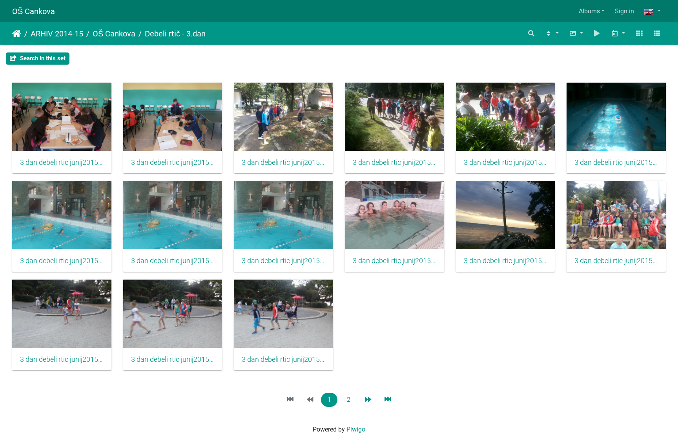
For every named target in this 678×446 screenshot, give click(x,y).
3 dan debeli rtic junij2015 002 (173, 162)
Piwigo (355, 429)
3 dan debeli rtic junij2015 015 (283, 359)
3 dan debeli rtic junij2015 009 (283, 261)
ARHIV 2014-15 (57, 33)
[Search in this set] (531, 33)
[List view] (657, 33)
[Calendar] (618, 33)
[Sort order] (551, 33)
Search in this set (42, 58)
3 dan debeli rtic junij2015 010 (394, 261)
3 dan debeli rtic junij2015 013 (62, 359)
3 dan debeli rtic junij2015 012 (616, 261)
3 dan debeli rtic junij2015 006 (616, 162)
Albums (589, 11)
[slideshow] (597, 33)
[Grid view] (639, 33)
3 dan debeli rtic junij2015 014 (173, 359)
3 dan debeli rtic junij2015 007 (62, 261)
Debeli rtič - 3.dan (175, 33)
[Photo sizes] (576, 33)
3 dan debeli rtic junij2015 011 (505, 261)
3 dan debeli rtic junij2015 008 (173, 261)
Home (16, 34)
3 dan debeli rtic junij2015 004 (394, 162)
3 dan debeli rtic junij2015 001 (62, 162)
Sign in (624, 11)
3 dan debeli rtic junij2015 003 (283, 162)
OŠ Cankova (33, 11)
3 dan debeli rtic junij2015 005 (505, 162)
